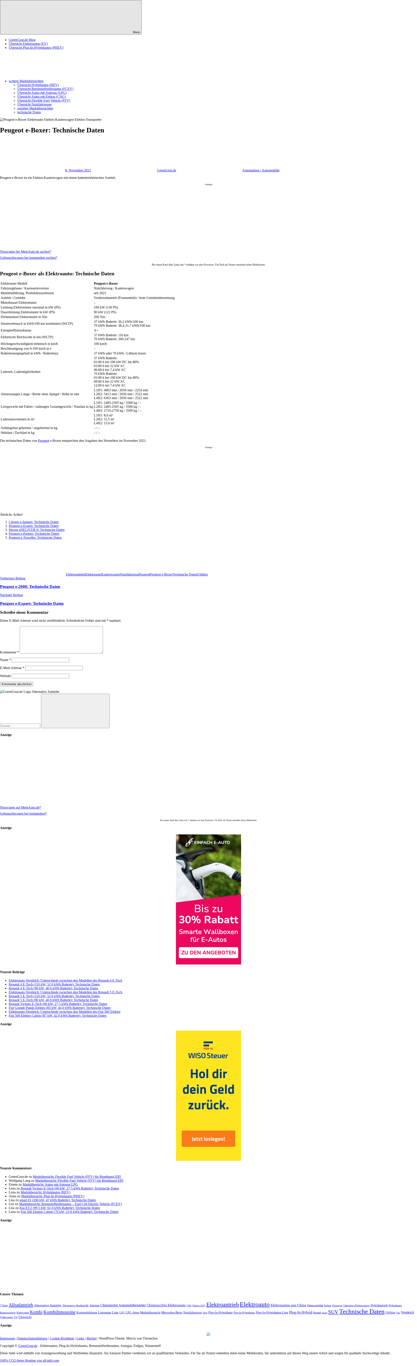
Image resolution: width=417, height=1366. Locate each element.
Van (398, 1312)
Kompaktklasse (86, 1312)
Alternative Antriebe (47, 1305)
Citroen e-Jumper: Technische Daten (34, 522)
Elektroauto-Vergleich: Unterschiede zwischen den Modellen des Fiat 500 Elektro (64, 1011)
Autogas (94, 1305)
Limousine (104, 1312)
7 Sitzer (4, 1305)
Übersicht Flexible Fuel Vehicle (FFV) (43, 100)
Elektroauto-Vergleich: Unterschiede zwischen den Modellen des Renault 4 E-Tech (65, 980)
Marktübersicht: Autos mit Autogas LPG (50, 1184)
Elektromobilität (315, 1305)
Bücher (92, 1338)
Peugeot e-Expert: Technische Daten (34, 526)
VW (16, 1317)
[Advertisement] (130, 216)
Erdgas (327, 1305)
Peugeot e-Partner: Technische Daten (34, 533)
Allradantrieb (21, 1304)
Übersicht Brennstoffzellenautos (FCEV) (45, 89)
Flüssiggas (337, 1305)
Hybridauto (395, 1305)
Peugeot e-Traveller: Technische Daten (35, 537)
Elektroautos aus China (288, 1305)
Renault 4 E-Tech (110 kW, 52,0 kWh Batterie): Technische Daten (54, 984)
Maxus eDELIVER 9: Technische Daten (37, 530)
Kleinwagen (23, 1312)
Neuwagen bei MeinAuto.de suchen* (25, 251)
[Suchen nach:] (20, 726)
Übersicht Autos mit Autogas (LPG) (42, 93)
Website (5, 676)
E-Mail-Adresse (12, 668)
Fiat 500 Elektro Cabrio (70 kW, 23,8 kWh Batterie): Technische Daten (69, 1212)
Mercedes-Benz (171, 1312)
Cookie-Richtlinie (62, 1338)
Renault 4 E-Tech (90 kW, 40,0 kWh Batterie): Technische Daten (53, 988)
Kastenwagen (110, 574)
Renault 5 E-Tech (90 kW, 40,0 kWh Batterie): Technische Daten (53, 1000)
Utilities (202, 574)
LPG (122, 1312)
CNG (189, 1305)
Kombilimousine (59, 1312)
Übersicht (24, 1317)
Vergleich (407, 1312)
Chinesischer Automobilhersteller (123, 1305)
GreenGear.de (166, 170)
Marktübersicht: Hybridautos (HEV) (45, 1192)
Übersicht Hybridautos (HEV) (38, 85)
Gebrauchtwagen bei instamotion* (23, 813)
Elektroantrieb (75, 574)
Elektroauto (93, 574)
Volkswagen (6, 1317)
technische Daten (29, 112)
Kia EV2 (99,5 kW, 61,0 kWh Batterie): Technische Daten (60, 1208)
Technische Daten (185, 574)
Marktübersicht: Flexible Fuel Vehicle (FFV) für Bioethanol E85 (77, 1176)
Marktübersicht (150, 1312)
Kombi (36, 1312)
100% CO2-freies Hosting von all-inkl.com (29, 1360)
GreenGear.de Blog (22, 40)
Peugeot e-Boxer (161, 574)
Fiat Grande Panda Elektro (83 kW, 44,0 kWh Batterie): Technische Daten (60, 1008)
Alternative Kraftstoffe (75, 1305)
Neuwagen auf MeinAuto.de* (20, 807)
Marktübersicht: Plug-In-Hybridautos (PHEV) (52, 1196)
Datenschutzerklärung (32, 1338)
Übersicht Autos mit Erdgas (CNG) (41, 96)
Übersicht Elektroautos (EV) (28, 44)
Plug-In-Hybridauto (220, 1312)
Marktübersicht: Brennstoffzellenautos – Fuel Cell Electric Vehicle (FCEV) (70, 1204)
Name (5, 660)
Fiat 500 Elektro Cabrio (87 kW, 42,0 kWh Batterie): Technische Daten (57, 1015)
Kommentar (9, 652)
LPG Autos (132, 1312)
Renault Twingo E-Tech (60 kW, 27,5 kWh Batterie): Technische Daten (58, 1004)
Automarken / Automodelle (261, 170)
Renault (317, 1312)
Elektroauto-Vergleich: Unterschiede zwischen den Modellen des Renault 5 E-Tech (65, 992)
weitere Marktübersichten (26, 81)
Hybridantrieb (379, 1305)
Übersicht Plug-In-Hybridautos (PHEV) (36, 47)
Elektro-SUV (198, 1305)
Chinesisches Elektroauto (166, 1305)
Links (80, 1338)
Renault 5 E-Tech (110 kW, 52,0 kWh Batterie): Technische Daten (54, 996)
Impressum (7, 1338)
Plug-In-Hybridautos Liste (272, 1312)
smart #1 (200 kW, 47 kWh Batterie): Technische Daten (58, 1200)
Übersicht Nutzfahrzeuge (34, 104)
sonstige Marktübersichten (35, 108)
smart (324, 1313)
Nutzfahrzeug (129, 574)
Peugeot (43, 440)
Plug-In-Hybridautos (244, 1312)
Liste (115, 1312)
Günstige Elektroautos (356, 1305)
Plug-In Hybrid (300, 1312)
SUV (333, 1312)
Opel (205, 1313)
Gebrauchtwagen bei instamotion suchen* (28, 257)
